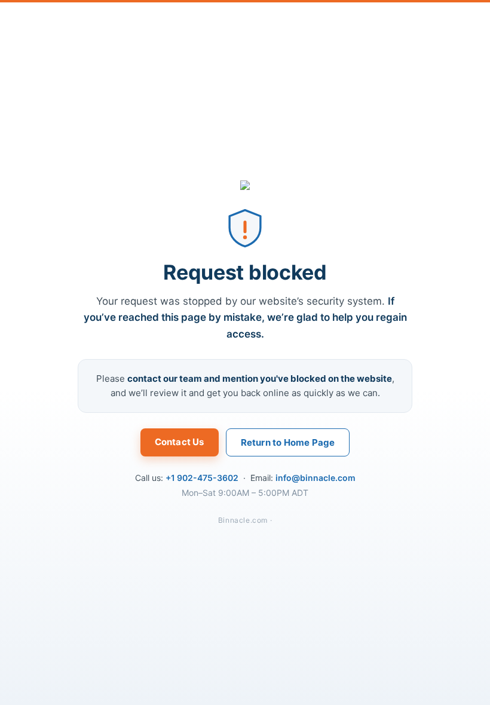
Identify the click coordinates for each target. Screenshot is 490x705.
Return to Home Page (288, 442)
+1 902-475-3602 (202, 478)
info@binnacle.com (315, 478)
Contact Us (179, 441)
